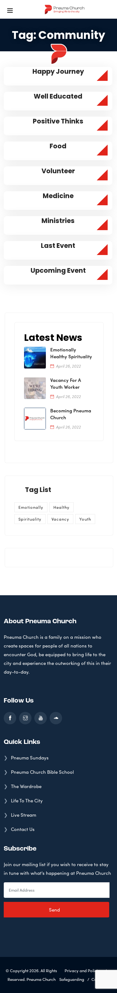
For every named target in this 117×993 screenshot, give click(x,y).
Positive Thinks (58, 121)
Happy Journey (58, 71)
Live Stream (23, 815)
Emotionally (30, 507)
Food (58, 146)
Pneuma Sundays (30, 757)
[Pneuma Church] (64, 9)
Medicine (58, 195)
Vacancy (60, 519)
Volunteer (58, 170)
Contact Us (23, 829)
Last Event (58, 245)
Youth (85, 519)
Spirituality (29, 519)
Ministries (58, 220)
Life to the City (27, 800)
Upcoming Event (58, 270)
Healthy (61, 507)
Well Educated (58, 96)
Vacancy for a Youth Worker (65, 383)
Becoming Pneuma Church (70, 413)
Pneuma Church (41, 979)
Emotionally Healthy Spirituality (71, 353)
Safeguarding (71, 979)
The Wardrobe (26, 786)
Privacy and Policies (83, 970)
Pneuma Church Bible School (42, 772)
